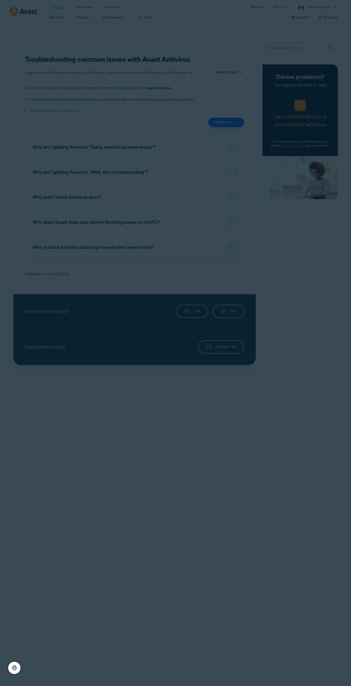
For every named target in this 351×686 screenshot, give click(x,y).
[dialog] (175, 343)
